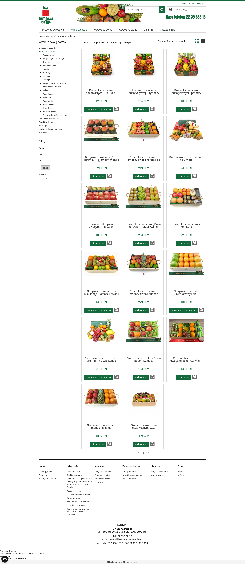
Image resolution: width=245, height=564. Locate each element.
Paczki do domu (46, 122)
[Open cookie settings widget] (4, 559)
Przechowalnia (101, 482)
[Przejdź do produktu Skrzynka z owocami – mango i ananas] (101, 403)
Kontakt (181, 471)
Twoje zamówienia (103, 471)
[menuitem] (53, 29)
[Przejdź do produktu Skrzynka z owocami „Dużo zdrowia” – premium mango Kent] (101, 135)
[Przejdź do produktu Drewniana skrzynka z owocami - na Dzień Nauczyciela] (101, 202)
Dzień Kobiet (47, 94)
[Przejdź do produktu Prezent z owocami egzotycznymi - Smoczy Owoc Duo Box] (186, 68)
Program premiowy (103, 475)
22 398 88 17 (125, 536)
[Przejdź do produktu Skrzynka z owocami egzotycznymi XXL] (143, 403)
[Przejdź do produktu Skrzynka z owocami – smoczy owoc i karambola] (143, 135)
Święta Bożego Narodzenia (54, 83)
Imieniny (46, 69)
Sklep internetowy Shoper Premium (122, 562)
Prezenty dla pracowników (50, 129)
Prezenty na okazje (47, 51)
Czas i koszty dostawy (132, 475)
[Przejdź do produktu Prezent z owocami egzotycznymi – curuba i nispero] (101, 68)
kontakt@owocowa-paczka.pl (126, 539)
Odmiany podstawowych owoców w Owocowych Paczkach (78, 512)
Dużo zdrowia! (48, 55)
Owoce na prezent (75, 471)
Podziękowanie (49, 65)
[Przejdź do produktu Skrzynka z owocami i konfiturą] (186, 202)
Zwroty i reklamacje (47, 479)
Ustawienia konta (102, 479)
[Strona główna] (46, 14)
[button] (116, 109)
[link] (44, 178)
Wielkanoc (46, 97)
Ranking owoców (74, 475)
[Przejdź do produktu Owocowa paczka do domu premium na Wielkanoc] (101, 336)
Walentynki (47, 90)
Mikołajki (46, 80)
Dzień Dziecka (48, 104)
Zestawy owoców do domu (78, 494)
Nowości (43, 133)
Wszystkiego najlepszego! (53, 58)
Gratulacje (46, 62)
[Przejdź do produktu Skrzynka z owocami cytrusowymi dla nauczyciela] (186, 269)
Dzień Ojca (47, 108)
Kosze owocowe (74, 491)
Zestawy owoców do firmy (78, 502)
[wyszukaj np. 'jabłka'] (162, 9)
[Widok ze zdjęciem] (197, 41)
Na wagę (43, 126)
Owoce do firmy (129, 479)
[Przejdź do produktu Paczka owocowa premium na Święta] (186, 135)
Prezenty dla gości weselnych (55, 115)
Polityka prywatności (159, 471)
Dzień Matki (47, 101)
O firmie (181, 475)
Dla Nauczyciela (49, 111)
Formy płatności (129, 471)
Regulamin (43, 475)
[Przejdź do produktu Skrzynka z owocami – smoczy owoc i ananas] (143, 269)
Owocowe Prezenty (47, 48)
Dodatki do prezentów (48, 118)
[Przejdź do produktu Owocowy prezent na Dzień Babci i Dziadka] (143, 336)
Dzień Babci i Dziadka (51, 87)
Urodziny (46, 72)
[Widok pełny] (203, 41)
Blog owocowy (156, 475)
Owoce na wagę (74, 498)
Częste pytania (45, 471)
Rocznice (46, 76)
